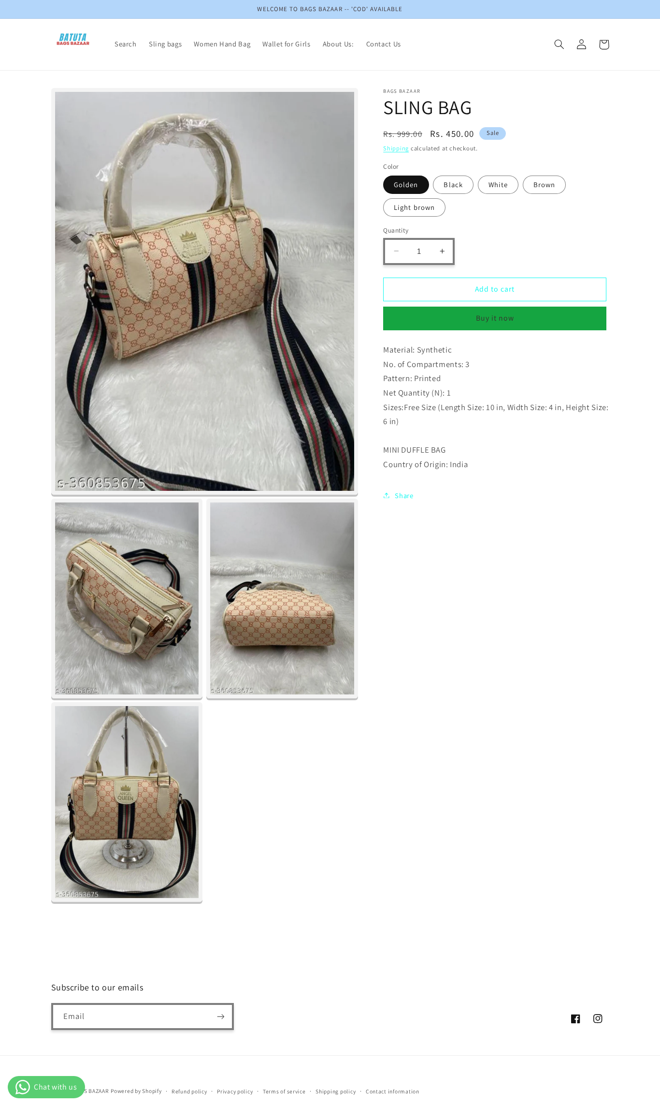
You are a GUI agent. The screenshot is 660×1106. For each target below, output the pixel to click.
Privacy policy (235, 1091)
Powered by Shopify (136, 1090)
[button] (559, 44)
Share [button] (404, 495)
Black (453, 184)
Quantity (395, 229)
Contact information (392, 1091)
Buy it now (495, 318)
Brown (544, 184)
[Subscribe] (220, 1016)
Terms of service (284, 1091)
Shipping (396, 148)
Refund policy (189, 1091)
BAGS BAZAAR (91, 1090)
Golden (406, 184)
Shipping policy (336, 1091)
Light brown (414, 206)
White (498, 184)
